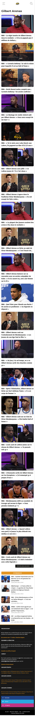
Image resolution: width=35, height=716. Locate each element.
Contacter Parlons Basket (7, 664)
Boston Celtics (25, 673)
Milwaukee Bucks (15, 671)
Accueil (7, 711)
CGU (20, 711)
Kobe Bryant (12, 693)
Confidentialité (26, 711)
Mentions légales (14, 711)
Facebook (7, 697)
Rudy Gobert (19, 680)
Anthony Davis (26, 680)
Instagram (7, 705)
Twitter (6, 701)
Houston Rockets (16, 673)
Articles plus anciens (23, 566)
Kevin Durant (12, 680)
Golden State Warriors (26, 671)
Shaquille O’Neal (20, 693)
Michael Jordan (5, 691)
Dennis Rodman (22, 691)
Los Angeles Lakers (5, 671)
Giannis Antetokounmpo (7, 681)
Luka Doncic (25, 681)
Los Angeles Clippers (6, 673)
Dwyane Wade (4, 693)
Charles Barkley (13, 691)
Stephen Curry (17, 681)
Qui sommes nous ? (5, 637)
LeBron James (4, 680)
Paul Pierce (29, 691)
